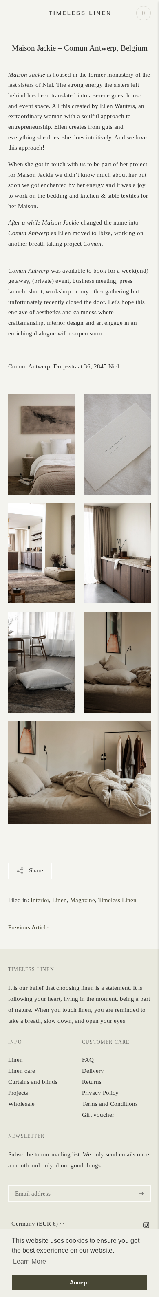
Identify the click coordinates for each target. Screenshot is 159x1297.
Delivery (93, 1071)
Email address (31, 1185)
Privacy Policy (100, 1093)
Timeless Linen (117, 900)
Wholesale (21, 1104)
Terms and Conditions (110, 1104)
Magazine (82, 900)
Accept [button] (79, 1282)
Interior (40, 900)
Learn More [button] (29, 1261)
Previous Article (28, 927)
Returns (92, 1082)
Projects (18, 1093)
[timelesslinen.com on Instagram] (146, 1226)
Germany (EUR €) (34, 1223)
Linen (59, 900)
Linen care (21, 1071)
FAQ (88, 1060)
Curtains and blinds (32, 1082)
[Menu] (12, 13)
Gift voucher (98, 1115)
